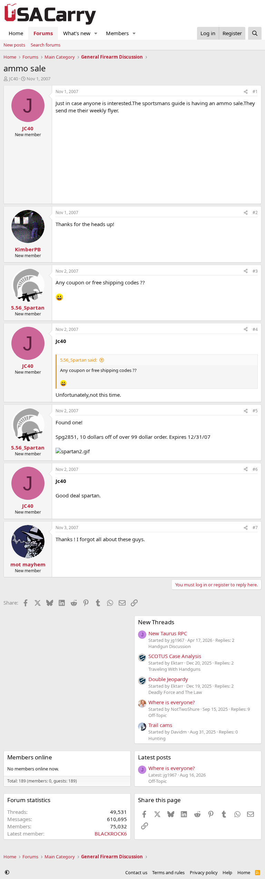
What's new (76, 33)
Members (117, 33)
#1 (255, 91)
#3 (255, 271)
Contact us (136, 872)
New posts (14, 45)
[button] (96, 33)
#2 (255, 212)
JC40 (13, 78)
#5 (255, 411)
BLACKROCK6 (111, 833)
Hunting (157, 738)
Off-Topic (157, 715)
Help (227, 872)
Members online (29, 757)
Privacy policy (204, 872)
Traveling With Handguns (174, 669)
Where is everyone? (171, 702)
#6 (255, 469)
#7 (255, 528)
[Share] (245, 92)
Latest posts (154, 757)
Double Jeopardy (168, 679)
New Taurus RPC (167, 633)
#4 (255, 329)
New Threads (156, 622)
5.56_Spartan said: (78, 360)
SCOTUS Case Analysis (174, 656)
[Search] (255, 33)
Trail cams (160, 724)
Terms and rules (168, 872)
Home (16, 33)
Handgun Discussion (169, 646)
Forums (43, 33)
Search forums (45, 45)
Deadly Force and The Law (175, 692)
